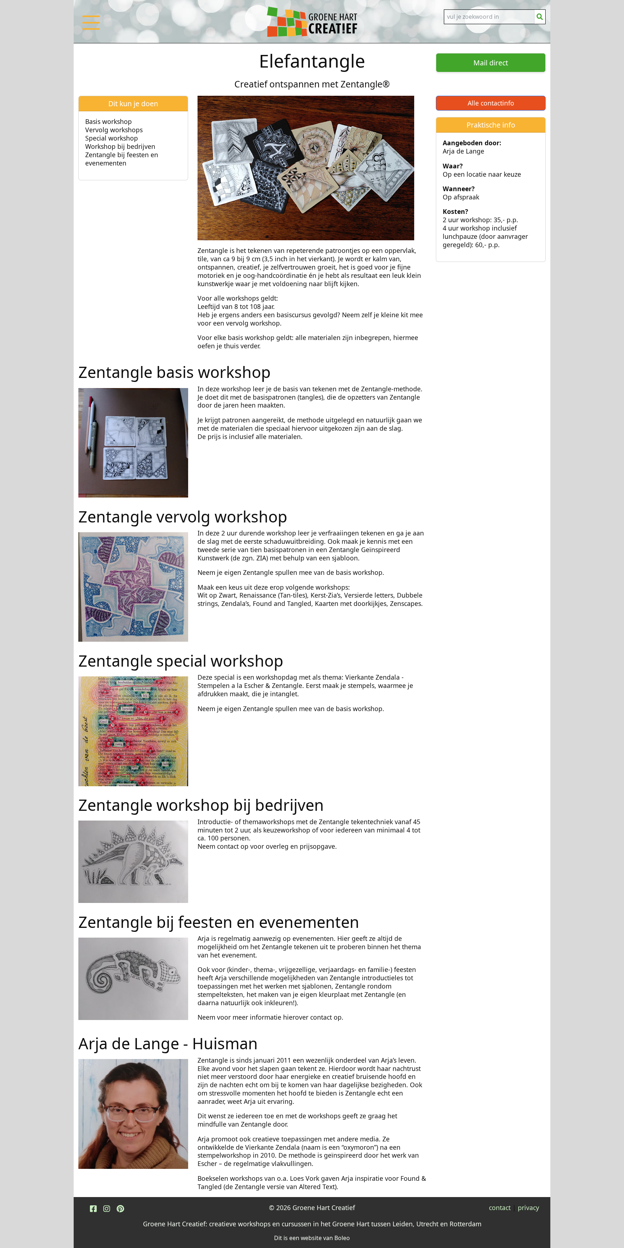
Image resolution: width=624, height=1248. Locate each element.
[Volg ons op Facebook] (93, 1208)
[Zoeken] (539, 17)
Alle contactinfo (491, 103)
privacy (528, 1207)
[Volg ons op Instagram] (106, 1208)
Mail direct (490, 63)
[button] (91, 30)
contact (500, 1207)
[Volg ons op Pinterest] (120, 1208)
